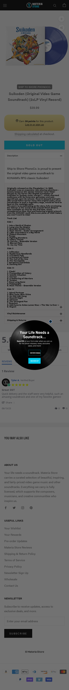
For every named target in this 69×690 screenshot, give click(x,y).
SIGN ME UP (34, 361)
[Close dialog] (50, 321)
